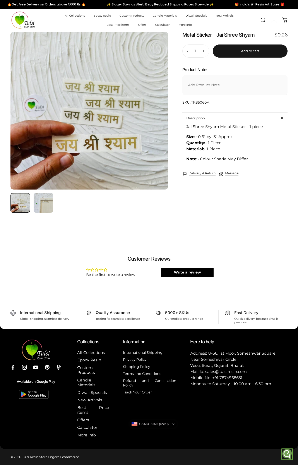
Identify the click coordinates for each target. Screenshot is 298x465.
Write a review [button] (187, 272)
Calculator (87, 427)
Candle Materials (86, 383)
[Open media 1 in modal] (89, 111)
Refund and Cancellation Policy (149, 382)
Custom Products (86, 370)
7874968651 (230, 377)
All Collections (91, 352)
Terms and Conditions (142, 373)
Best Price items (93, 410)
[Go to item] (20, 203)
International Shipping (143, 352)
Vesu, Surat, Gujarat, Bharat (217, 365)
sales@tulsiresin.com (226, 371)
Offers (83, 420)
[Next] (157, 118)
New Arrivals (89, 400)
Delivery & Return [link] (202, 173)
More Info (86, 435)
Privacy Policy (135, 359)
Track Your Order (137, 392)
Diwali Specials (92, 392)
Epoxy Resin (89, 360)
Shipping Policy (136, 366)
